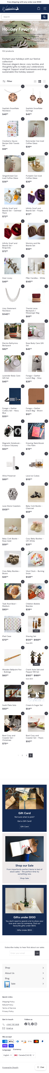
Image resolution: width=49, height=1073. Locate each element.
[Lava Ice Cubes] (36, 467)
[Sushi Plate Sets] (12, 697)
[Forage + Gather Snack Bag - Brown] (36, 401)
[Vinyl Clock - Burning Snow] (36, 564)
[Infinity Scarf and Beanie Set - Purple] (36, 201)
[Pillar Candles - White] (36, 270)
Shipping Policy (8, 1002)
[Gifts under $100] (24, 900)
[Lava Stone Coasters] (12, 498)
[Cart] (39, 8)
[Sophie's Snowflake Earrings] (36, 101)
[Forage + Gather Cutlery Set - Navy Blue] (12, 402)
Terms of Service (9, 1008)
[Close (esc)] (46, 1031)
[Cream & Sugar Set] (36, 697)
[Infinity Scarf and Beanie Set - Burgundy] (12, 237)
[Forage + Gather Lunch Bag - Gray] (36, 368)
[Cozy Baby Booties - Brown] (12, 564)
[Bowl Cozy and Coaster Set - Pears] (36, 728)
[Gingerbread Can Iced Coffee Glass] (12, 168)
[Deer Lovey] (12, 270)
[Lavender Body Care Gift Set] (12, 368)
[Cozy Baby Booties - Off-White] (36, 531)
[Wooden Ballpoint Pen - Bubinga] (12, 662)
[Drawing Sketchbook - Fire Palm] (36, 436)
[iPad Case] (12, 628)
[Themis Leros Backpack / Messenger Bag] (36, 302)
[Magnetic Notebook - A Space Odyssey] (12, 436)
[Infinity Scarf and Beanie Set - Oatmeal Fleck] (12, 202)
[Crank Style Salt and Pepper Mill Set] (36, 664)
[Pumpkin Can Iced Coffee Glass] (36, 168)
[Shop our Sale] (24, 849)
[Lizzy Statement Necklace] (12, 301)
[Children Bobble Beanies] (36, 596)
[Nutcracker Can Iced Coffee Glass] (36, 134)
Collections (13, 25)
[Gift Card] (24, 798)
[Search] (44, 16)
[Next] (31, 755)
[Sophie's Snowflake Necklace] (12, 101)
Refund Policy (7, 1005)
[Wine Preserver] (12, 467)
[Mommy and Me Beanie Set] (36, 236)
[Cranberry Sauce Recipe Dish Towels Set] (12, 135)
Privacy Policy (8, 1011)
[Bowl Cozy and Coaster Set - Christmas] (12, 729)
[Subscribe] (38, 1063)
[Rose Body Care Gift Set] (36, 336)
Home (4, 25)
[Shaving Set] (36, 630)
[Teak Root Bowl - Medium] (12, 596)
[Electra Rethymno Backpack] (12, 336)
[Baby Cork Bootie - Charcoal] (36, 499)
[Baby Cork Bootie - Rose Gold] (12, 531)
